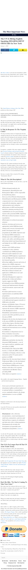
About (24, 560)
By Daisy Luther (5, 72)
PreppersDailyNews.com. (9, 517)
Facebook (17, 520)
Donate (20, 560)
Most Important (21, 562)
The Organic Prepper (10, 512)
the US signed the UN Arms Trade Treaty (15, 461)
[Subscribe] (22, 50)
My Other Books (13, 560)
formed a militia (10, 156)
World (8, 540)
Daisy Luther (5, 542)
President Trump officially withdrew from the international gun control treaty (13, 464)
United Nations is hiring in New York (11, 108)
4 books (7, 519)
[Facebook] (5, 50)
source (19, 374)
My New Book (5, 560)
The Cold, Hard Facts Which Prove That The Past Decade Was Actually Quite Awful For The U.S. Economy (13, 551)
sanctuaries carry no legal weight (8, 160)
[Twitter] (14, 50)
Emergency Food (12, 562)
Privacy (5, 562)
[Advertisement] (14, 15)
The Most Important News (14, 32)
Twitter (4, 522)
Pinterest (22, 520)
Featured (4, 540)
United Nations (12, 542)
